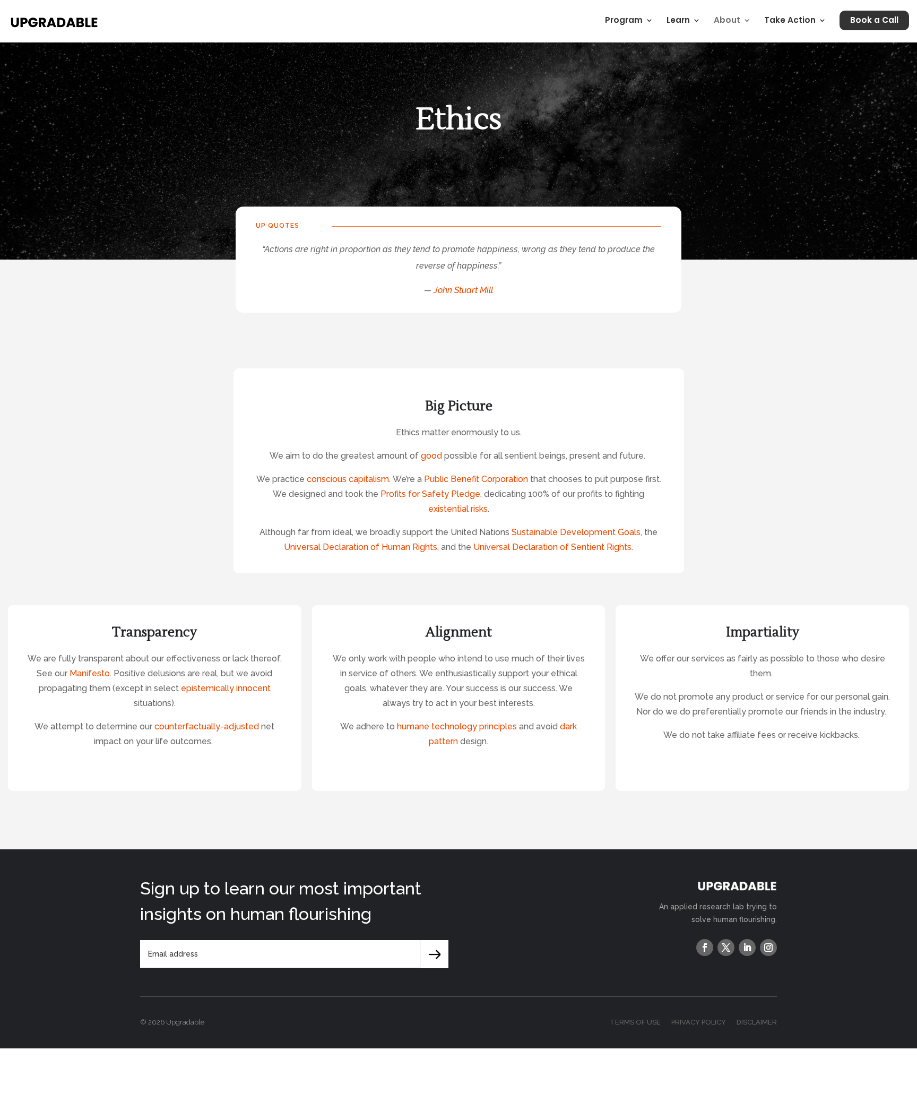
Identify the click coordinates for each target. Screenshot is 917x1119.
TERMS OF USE (635, 1022)
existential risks (458, 509)
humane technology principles (458, 726)
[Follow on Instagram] (768, 947)
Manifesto (90, 673)
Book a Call (874, 19)
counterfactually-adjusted (206, 726)
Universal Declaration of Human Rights (360, 547)
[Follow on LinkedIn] (747, 947)
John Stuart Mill (463, 290)
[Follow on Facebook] (704, 947)
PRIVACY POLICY (698, 1022)
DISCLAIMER (757, 1022)
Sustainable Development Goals (576, 532)
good (431, 456)
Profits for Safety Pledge (430, 494)
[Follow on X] (725, 947)
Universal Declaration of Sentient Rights (552, 547)
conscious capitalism (348, 479)
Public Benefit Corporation (476, 479)
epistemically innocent (226, 688)
